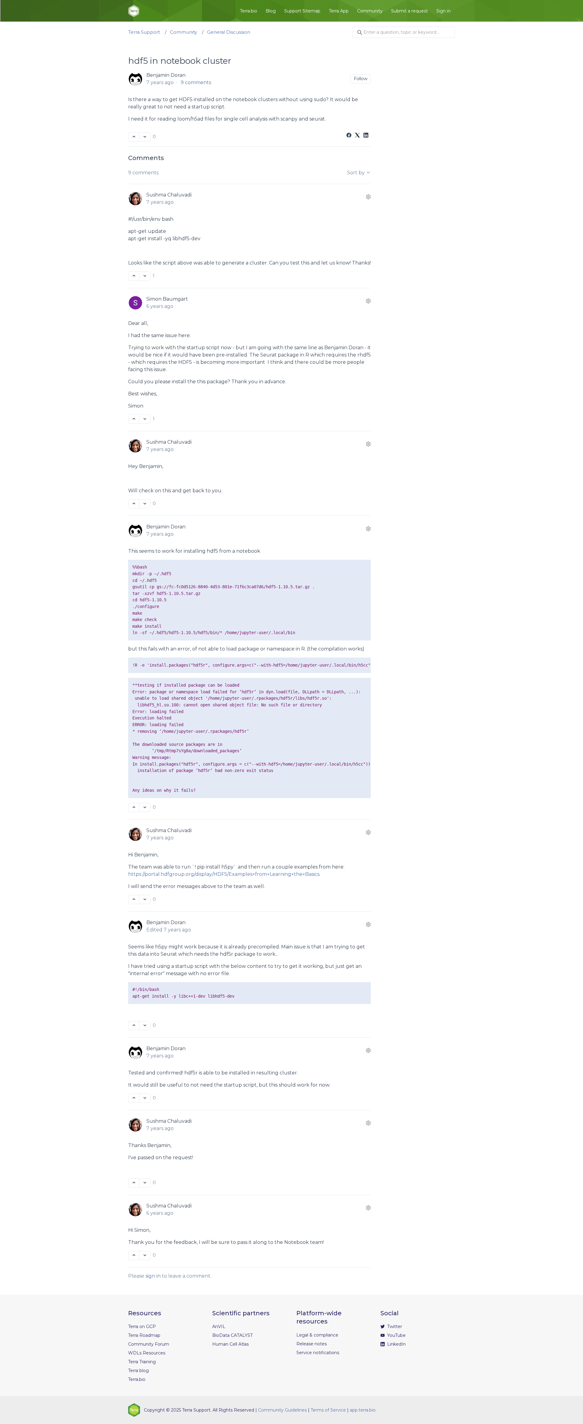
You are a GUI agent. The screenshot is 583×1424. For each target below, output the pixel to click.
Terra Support (144, 32)
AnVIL (218, 1326)
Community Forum (148, 1344)
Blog (271, 11)
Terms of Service (328, 1410)
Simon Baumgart (167, 299)
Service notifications (317, 1352)
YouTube (396, 1335)
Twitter (394, 1326)
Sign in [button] (443, 11)
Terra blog (138, 1370)
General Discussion (228, 32)
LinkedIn (396, 1344)
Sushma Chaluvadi (169, 195)
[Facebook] (348, 136)
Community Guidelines (282, 1410)
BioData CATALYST (232, 1335)
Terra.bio (248, 11)
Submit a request (409, 11)
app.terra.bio (363, 1410)
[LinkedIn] (365, 136)
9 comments (196, 82)
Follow (360, 78)
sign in (153, 1276)
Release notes (311, 1344)
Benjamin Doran (166, 75)
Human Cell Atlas (230, 1344)
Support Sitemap (302, 11)
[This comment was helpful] (133, 276)
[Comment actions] (368, 196)
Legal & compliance (317, 1335)
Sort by (356, 173)
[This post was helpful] (133, 137)
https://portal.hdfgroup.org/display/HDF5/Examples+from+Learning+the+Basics (223, 874)
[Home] (133, 11)
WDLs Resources (146, 1353)
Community (370, 11)
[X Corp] (357, 136)
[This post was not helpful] (144, 137)
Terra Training (142, 1361)
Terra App (339, 11)
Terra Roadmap (144, 1335)
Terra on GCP (142, 1326)
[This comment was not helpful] (144, 276)
